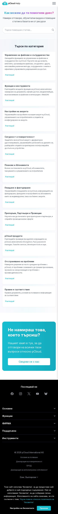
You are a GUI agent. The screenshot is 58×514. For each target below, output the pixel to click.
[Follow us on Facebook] (12, 393)
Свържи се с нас (29, 361)
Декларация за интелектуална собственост (29, 470)
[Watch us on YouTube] (37, 393)
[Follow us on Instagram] (20, 393)
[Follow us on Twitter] (29, 393)
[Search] (53, 30)
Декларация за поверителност (29, 461)
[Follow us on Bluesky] (46, 393)
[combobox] (29, 29)
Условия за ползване (29, 457)
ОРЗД (29, 466)
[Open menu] (54, 3)
